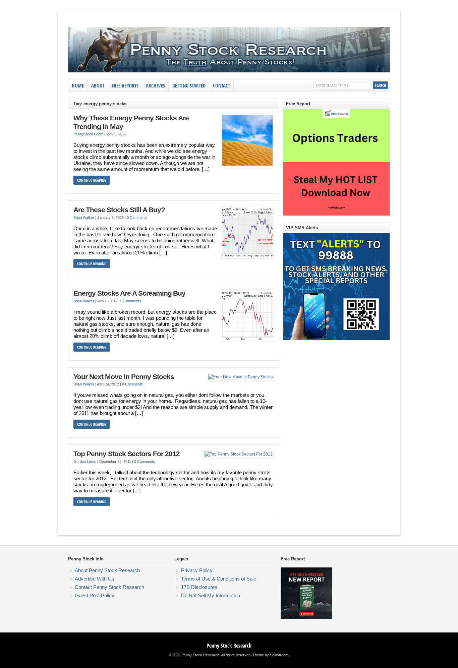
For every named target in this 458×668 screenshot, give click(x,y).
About (97, 85)
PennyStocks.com (88, 134)
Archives (155, 85)
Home (78, 85)
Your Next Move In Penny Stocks (123, 377)
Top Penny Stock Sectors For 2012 (126, 454)
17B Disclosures (199, 587)
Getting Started (189, 85)
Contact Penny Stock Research (109, 587)
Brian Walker (83, 218)
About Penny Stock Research (107, 570)
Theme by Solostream (270, 655)
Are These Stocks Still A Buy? (119, 210)
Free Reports (125, 85)
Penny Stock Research (229, 645)
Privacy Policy (197, 570)
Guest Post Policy (94, 595)
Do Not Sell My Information (210, 595)
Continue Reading (91, 180)
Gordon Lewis (84, 462)
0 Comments (137, 218)
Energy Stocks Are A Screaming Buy (129, 293)
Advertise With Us (94, 579)
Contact (221, 85)
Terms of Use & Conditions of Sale (218, 579)
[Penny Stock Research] (229, 71)
